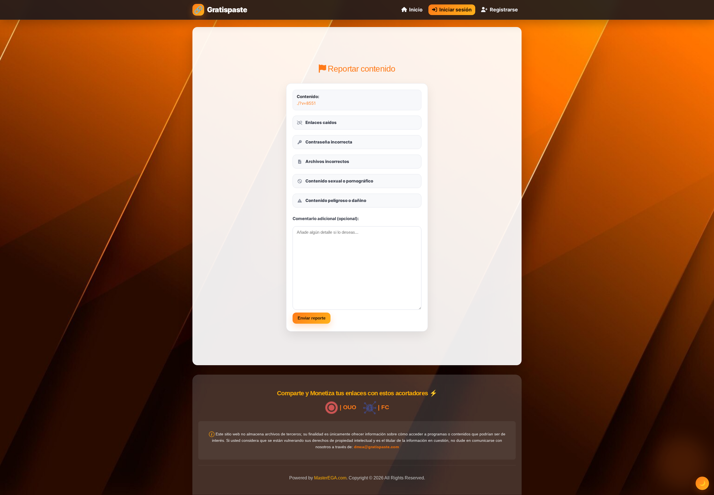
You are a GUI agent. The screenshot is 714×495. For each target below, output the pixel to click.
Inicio (416, 10)
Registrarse (504, 10)
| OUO (347, 407)
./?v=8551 (306, 103)
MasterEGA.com (330, 478)
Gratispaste (227, 9)
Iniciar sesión (455, 10)
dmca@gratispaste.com (376, 447)
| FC (382, 407)
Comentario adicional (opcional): (326, 218)
